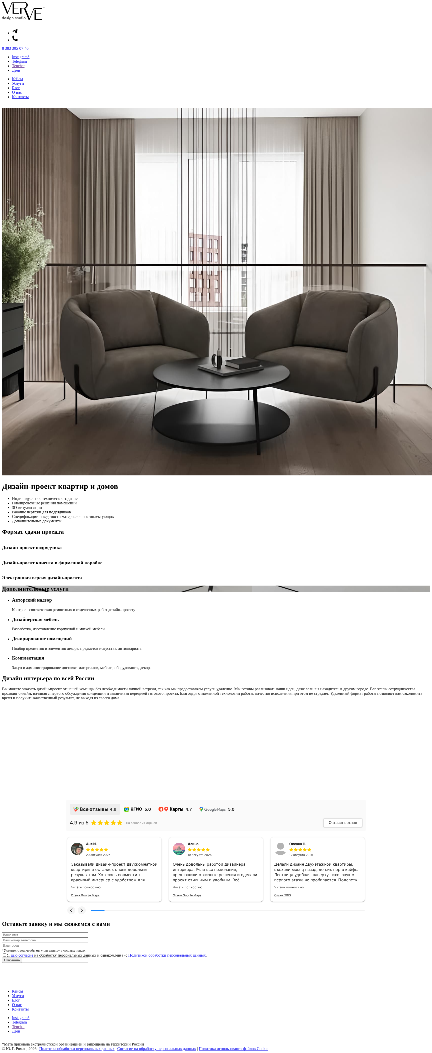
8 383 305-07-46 (15, 48)
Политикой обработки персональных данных (167, 955)
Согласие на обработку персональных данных (156, 1049)
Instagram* (21, 57)
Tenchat (18, 66)
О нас (17, 92)
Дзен (16, 70)
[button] (71, 910)
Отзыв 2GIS (282, 895)
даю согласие (22, 955)
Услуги (18, 83)
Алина (193, 844)
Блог (16, 88)
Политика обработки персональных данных (76, 1049)
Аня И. (91, 844)
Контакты (20, 97)
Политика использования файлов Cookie (233, 1049)
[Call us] (15, 40)
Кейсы (17, 79)
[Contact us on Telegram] (15, 33)
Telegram (19, 61)
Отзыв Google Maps (85, 895)
